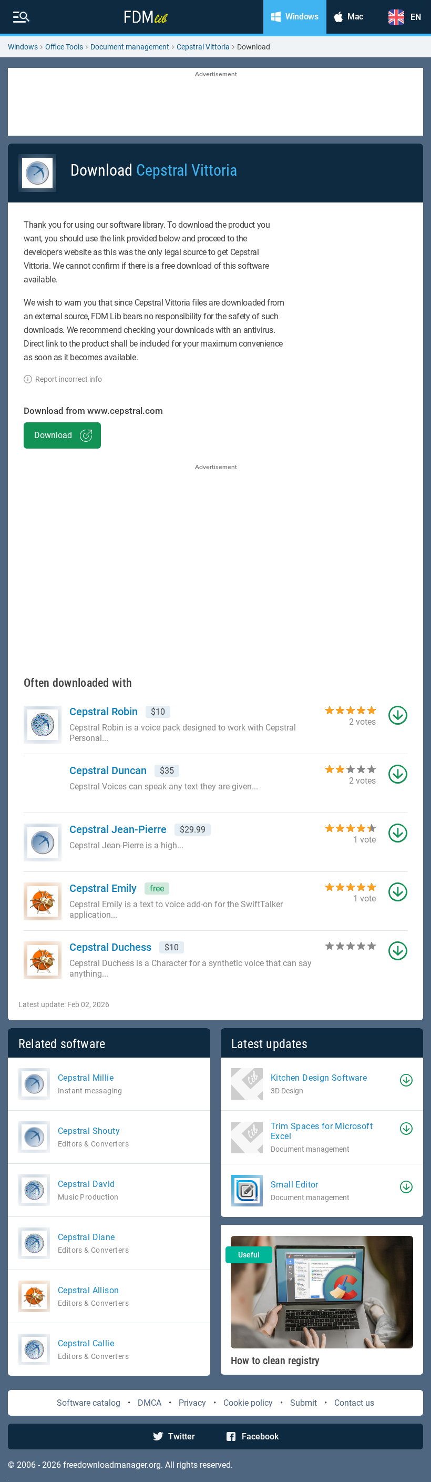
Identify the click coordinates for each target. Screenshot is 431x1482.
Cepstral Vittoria (203, 46)
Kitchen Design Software (319, 1078)
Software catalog (88, 1403)
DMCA (149, 1403)
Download (53, 435)
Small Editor (295, 1185)
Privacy (192, 1403)
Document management (129, 46)
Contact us (354, 1403)
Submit (303, 1403)
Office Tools (64, 46)
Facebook (260, 1437)
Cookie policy (248, 1403)
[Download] (406, 1080)
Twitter (181, 1437)
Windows (23, 46)
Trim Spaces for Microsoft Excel (322, 1131)
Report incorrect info (68, 379)
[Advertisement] (215, 102)
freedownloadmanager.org (112, 1465)
